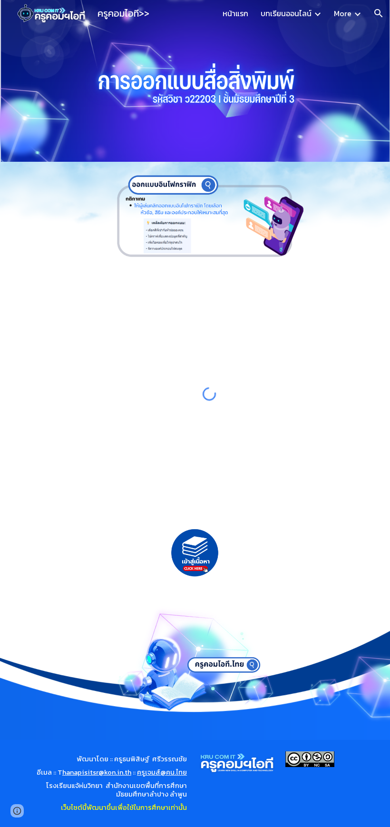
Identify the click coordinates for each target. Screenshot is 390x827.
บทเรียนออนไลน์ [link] (286, 13)
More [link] (342, 13)
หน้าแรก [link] (235, 13)
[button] (378, 13)
